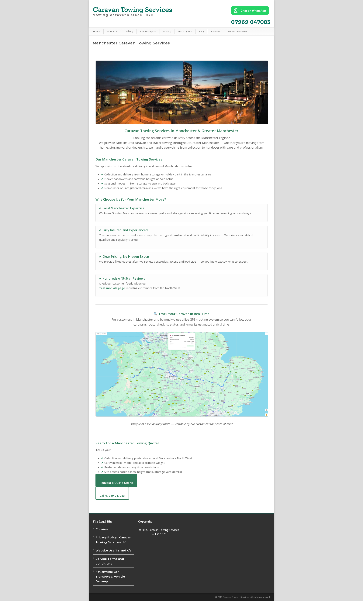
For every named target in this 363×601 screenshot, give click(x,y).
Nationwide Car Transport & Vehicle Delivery (110, 576)
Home (96, 31)
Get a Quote (185, 31)
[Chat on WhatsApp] (250, 10)
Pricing (167, 31)
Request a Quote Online (116, 483)
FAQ (201, 31)
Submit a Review (237, 31)
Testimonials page (112, 288)
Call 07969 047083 (112, 495)
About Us (112, 31)
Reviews (216, 31)
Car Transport (148, 31)
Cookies (101, 529)
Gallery (129, 31)
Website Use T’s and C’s (113, 550)
